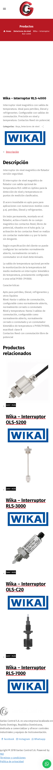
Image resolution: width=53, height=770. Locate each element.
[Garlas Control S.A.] (26, 8)
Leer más (11, 405)
